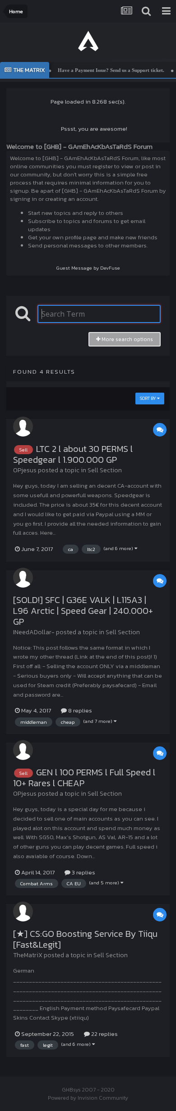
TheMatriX (27, 955)
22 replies (104, 1034)
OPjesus (25, 470)
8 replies (79, 710)
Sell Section (105, 470)
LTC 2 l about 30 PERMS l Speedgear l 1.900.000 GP (73, 454)
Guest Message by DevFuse (88, 267)
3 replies (82, 872)
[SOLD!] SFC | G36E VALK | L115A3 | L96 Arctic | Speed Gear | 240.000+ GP (83, 610)
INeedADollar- (34, 632)
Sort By (148, 398)
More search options (126, 339)
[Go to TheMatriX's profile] (23, 911)
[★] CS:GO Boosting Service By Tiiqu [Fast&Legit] (85, 939)
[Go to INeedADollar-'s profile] (23, 578)
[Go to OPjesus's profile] (23, 427)
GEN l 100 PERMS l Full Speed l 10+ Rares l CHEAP (84, 777)
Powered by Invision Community (88, 1098)
